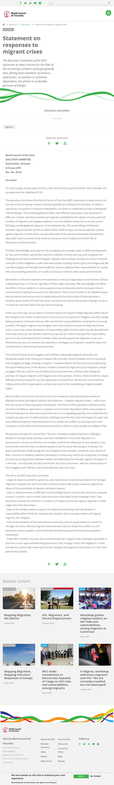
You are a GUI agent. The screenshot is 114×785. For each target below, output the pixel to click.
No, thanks (95, 776)
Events (44, 756)
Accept (81, 776)
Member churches (45, 746)
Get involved (64, 739)
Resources (13, 24)
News (43, 752)
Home (4, 24)
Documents (25, 24)
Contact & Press (63, 750)
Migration (9, 127)
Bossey (61, 761)
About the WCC (48, 739)
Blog (60, 756)
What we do (46, 761)
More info (61, 782)
